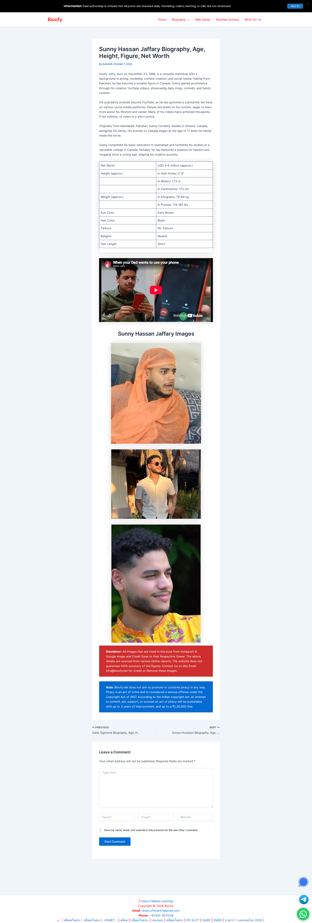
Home (162, 19)
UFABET (109, 920)
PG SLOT (193, 920)
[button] (187, 19)
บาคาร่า (230, 920)
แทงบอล (157, 920)
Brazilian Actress (227, 19)
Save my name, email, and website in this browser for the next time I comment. (151, 830)
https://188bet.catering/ (157, 901)
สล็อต (124, 920)
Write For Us (253, 19)
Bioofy (55, 19)
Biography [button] (179, 19)
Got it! (295, 6)
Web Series (202, 19)
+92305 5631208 (162, 915)
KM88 (218, 920)
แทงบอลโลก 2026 (250, 920)
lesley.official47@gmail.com (161, 910)
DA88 (206, 920)
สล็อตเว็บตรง (92, 920)
